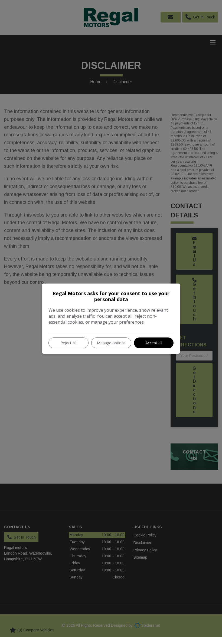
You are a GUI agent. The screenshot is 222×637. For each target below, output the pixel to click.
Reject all (68, 342)
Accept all (153, 342)
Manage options (111, 342)
